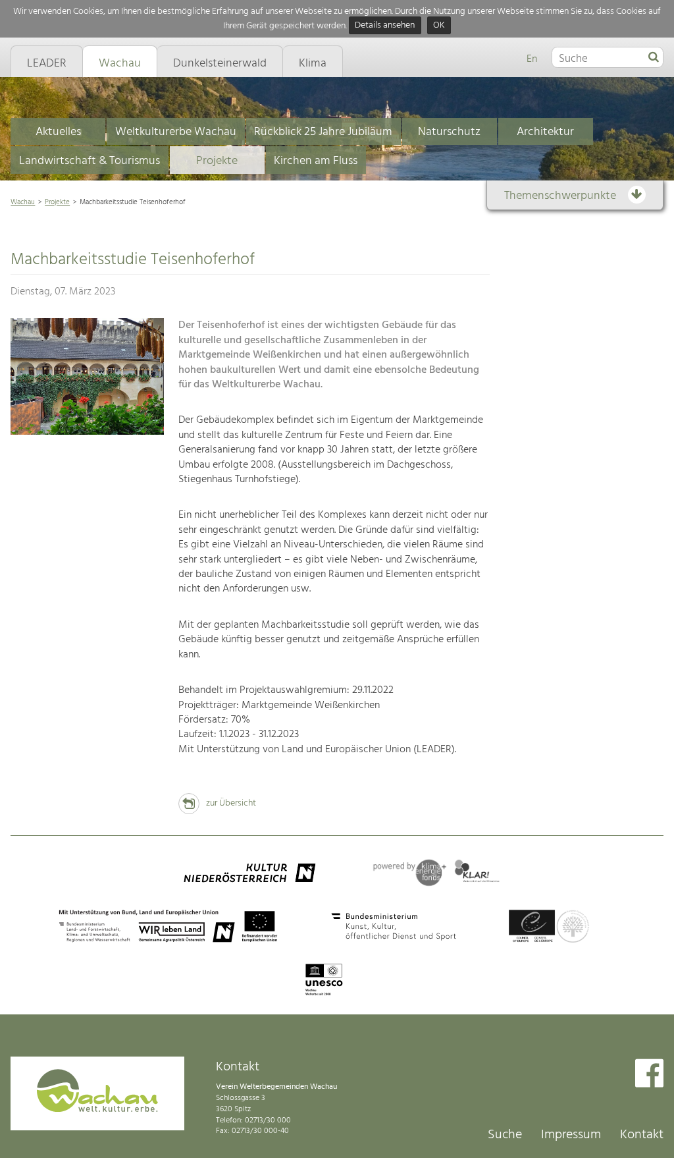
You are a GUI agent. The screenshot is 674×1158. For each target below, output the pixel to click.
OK (439, 26)
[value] (653, 58)
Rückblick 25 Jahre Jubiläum (323, 132)
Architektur (545, 132)
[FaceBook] (649, 1075)
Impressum (571, 1134)
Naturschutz (449, 132)
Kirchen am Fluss (315, 161)
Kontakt (641, 1134)
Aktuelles (58, 132)
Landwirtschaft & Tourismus (89, 161)
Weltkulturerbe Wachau (175, 132)
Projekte (217, 161)
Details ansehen (385, 26)
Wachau (23, 202)
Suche (505, 1134)
